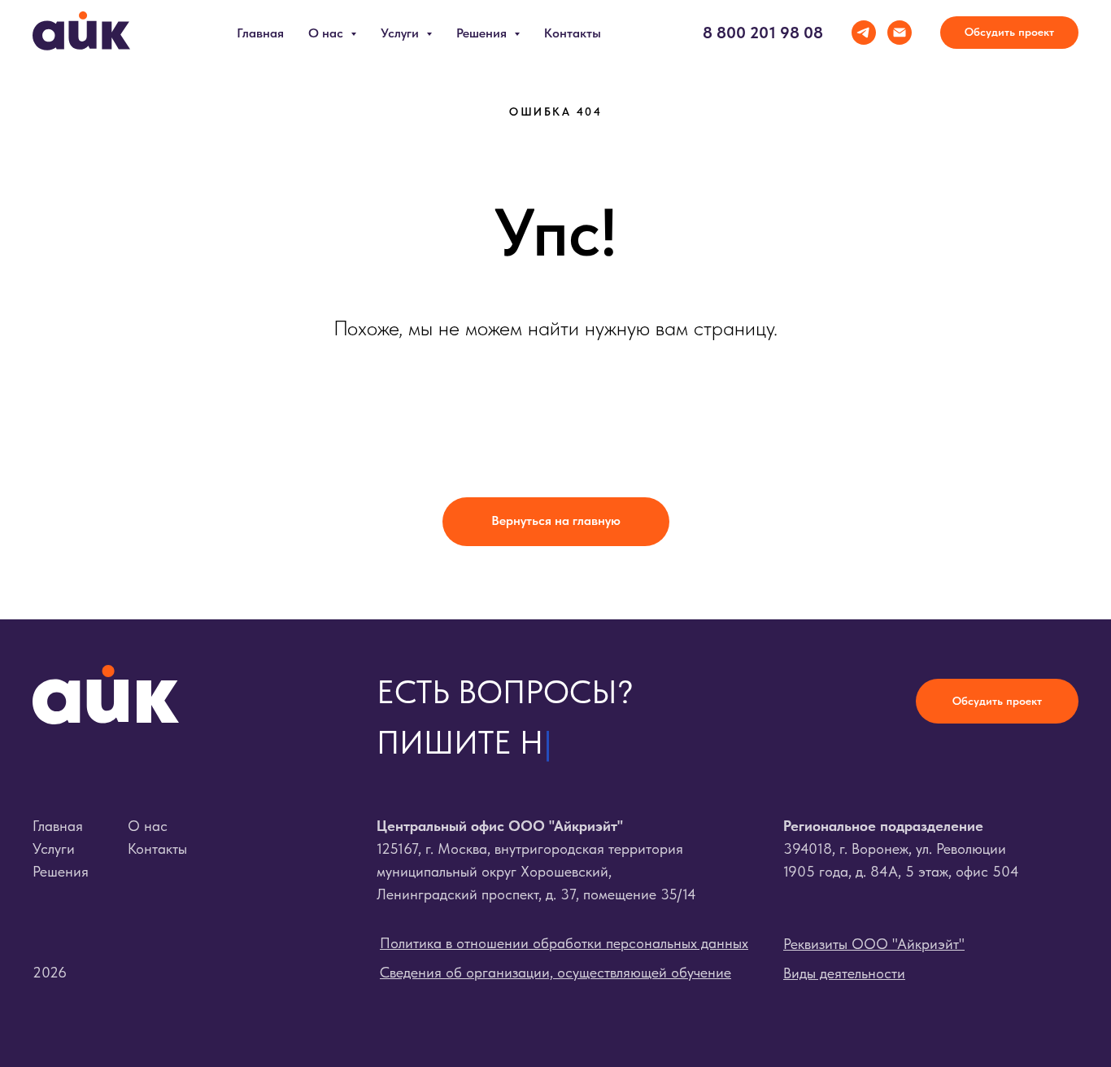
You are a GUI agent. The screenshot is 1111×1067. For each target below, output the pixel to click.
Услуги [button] (401, 33)
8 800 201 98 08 (763, 32)
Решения (61, 871)
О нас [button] (327, 33)
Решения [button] (483, 33)
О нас (148, 825)
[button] (1009, 32)
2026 (50, 972)
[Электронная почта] (899, 32)
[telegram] (864, 32)
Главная (260, 33)
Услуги (54, 848)
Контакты (572, 33)
